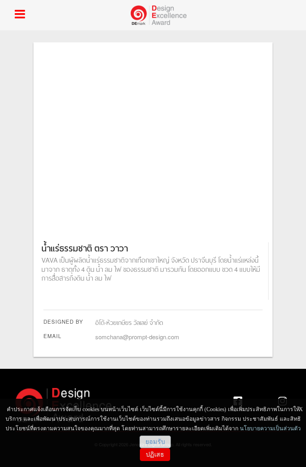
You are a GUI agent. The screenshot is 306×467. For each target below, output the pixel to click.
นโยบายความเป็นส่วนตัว (270, 428)
